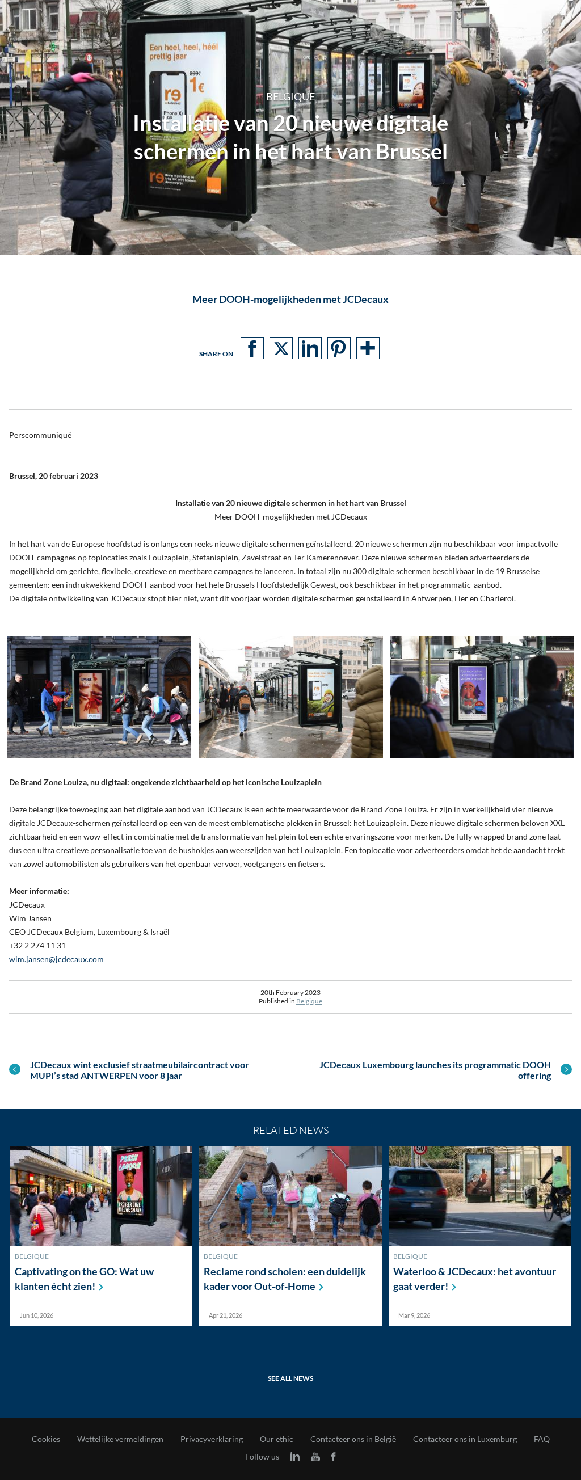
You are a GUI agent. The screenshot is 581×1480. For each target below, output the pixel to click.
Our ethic (276, 1439)
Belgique (309, 1001)
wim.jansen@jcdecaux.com (56, 959)
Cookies (46, 1439)
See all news (290, 1378)
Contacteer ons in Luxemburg (465, 1439)
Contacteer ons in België (353, 1439)
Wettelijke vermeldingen (120, 1439)
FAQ (542, 1439)
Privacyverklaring (211, 1439)
